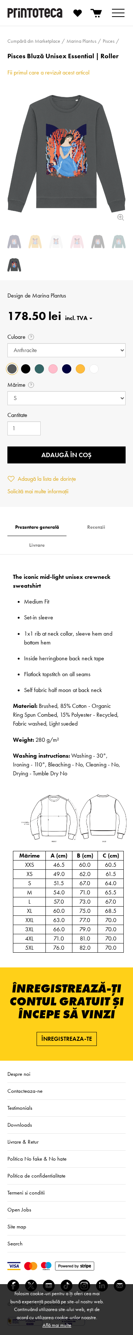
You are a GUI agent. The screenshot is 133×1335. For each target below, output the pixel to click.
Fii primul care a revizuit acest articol (48, 72)
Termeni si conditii (26, 1192)
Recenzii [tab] (96, 527)
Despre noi (18, 1074)
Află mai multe (56, 1325)
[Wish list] (77, 13)
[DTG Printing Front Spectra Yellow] (35, 241)
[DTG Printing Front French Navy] (14, 241)
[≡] (118, 13)
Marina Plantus (49, 295)
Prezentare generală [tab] (37, 527)
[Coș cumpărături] (96, 13)
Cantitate (17, 415)
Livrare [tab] (37, 545)
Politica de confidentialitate (36, 1175)
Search (15, 1243)
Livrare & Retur (22, 1141)
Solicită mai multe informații (37, 491)
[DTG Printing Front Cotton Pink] (77, 241)
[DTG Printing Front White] (55, 241)
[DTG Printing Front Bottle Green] (118, 241)
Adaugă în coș (66, 455)
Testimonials (19, 1108)
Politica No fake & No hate (36, 1158)
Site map (16, 1226)
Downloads (19, 1125)
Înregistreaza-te (66, 1039)
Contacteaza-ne (24, 1091)
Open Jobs (19, 1209)
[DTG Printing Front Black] (98, 241)
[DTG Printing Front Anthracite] (66, 153)
